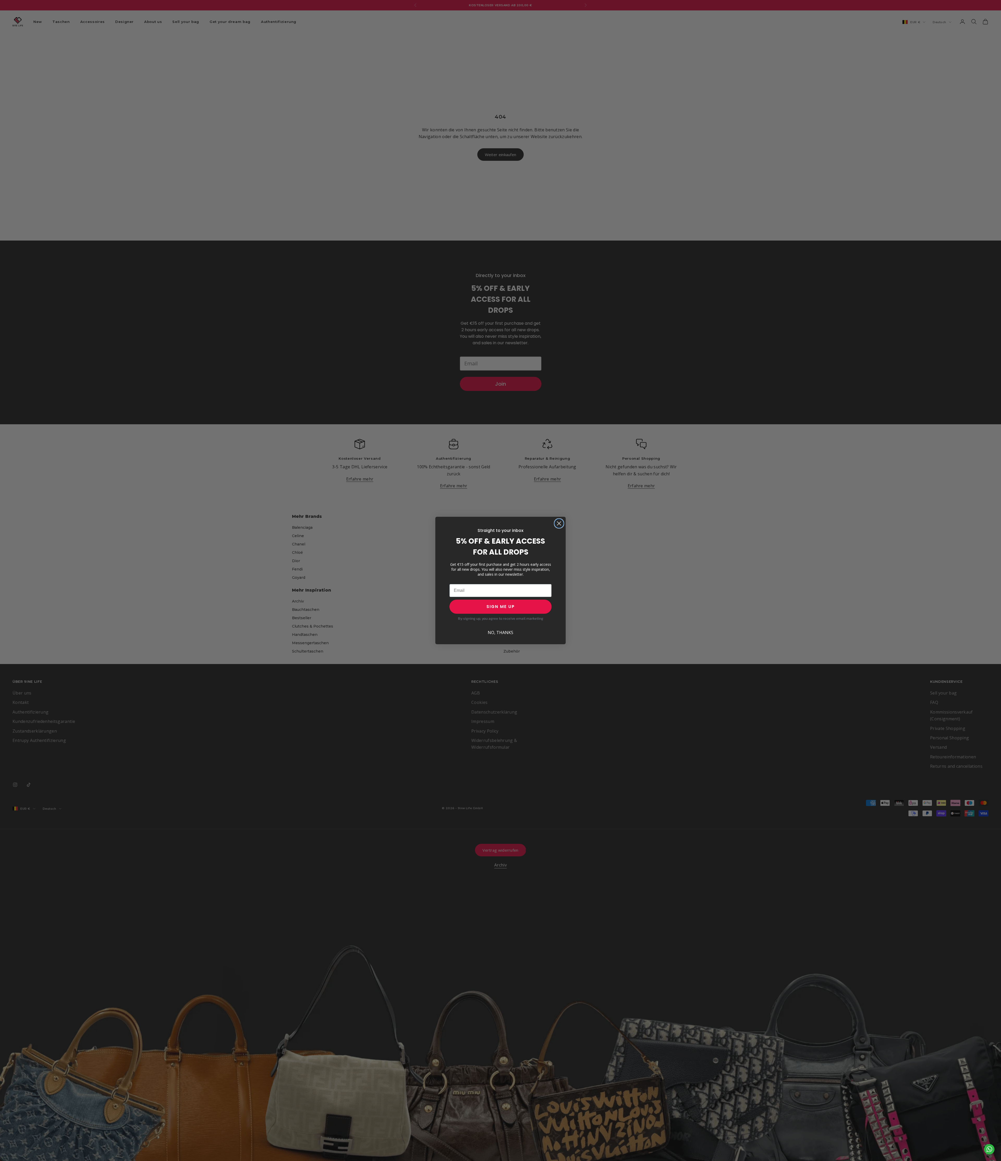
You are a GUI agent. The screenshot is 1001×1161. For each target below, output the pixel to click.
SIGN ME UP (500, 607)
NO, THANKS (500, 632)
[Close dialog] (559, 523)
